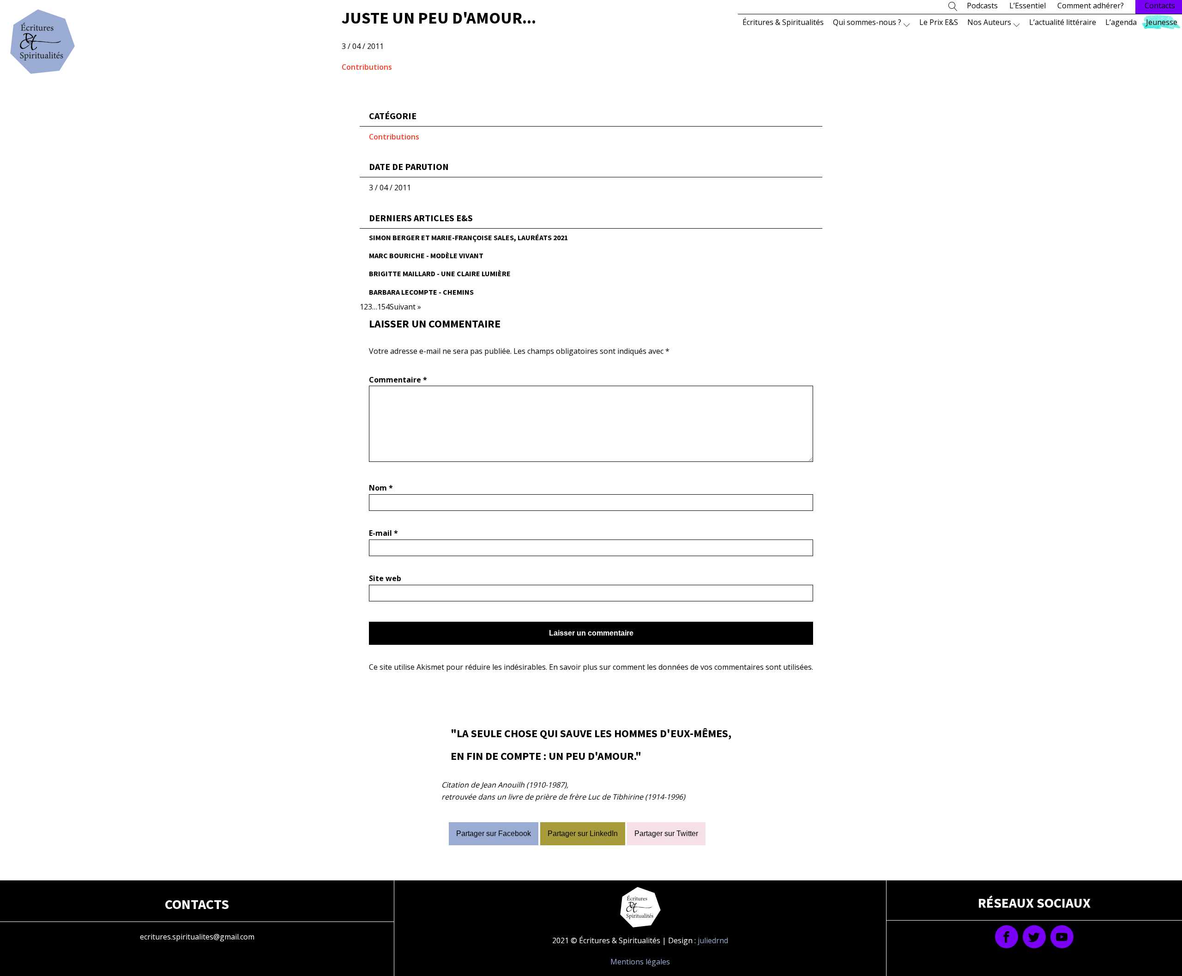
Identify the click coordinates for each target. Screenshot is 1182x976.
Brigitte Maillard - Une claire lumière (440, 273)
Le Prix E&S (938, 22)
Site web (385, 578)
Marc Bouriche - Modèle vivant (426, 255)
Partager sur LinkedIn (583, 833)
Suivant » (405, 307)
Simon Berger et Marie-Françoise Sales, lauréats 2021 (468, 237)
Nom (381, 488)
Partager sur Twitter (666, 833)
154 (383, 307)
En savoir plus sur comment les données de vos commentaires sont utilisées (680, 667)
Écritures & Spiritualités (783, 22)
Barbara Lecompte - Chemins (421, 292)
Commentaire (398, 380)
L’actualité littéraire (1062, 22)
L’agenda (1121, 22)
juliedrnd (713, 940)
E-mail (383, 533)
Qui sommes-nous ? (867, 22)
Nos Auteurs (989, 22)
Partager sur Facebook (493, 833)
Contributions (367, 67)
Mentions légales (640, 962)
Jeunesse (1161, 22)
